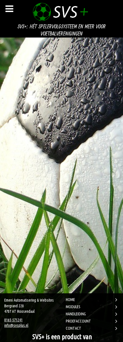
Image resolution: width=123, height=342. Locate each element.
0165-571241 (13, 320)
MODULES (73, 306)
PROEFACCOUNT (78, 321)
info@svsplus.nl (16, 325)
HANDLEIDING (76, 314)
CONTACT (73, 328)
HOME (70, 299)
